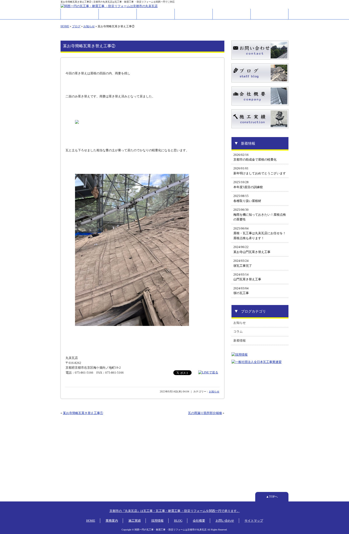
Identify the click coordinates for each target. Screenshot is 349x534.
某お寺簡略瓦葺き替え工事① (83, 413)
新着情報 (239, 340)
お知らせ (89, 26)
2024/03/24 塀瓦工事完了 (242, 263)
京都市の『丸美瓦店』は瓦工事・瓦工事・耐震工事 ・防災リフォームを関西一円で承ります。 (174, 511)
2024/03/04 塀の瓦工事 (241, 291)
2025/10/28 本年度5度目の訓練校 (248, 185)
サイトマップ (254, 520)
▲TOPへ (272, 496)
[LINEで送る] (208, 372)
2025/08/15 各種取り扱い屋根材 (247, 198)
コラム (238, 331)
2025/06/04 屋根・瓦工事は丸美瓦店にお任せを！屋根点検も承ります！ (259, 233)
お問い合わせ (269, 14)
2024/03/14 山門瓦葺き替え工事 (247, 277)
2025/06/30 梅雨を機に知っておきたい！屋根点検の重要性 (259, 214)
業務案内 (118, 14)
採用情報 (194, 14)
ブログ (76, 26)
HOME (79, 14)
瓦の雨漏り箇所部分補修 (205, 413)
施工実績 (156, 14)
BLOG (178, 520)
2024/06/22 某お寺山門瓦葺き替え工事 (251, 249)
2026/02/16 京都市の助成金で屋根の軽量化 (255, 157)
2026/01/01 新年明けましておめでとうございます (259, 171)
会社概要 (232, 14)
